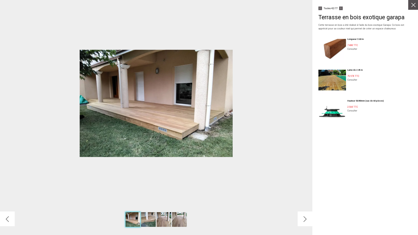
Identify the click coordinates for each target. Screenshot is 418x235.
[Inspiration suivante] (341, 8)
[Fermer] (413, 5)
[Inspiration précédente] (320, 8)
